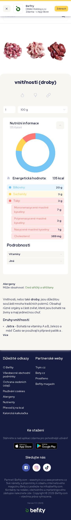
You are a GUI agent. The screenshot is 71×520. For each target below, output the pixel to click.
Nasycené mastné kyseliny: (32, 229)
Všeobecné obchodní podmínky (16, 374)
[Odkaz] (48, 95)
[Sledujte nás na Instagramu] (36, 467)
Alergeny (9, 396)
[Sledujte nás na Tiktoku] (47, 467)
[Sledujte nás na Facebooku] (26, 467)
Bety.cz (40, 373)
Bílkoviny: (19, 187)
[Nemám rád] (35, 95)
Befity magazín (45, 384)
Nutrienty (9, 402)
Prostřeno (42, 378)
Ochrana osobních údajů (14, 383)
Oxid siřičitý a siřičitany (39, 287)
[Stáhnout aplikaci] (25, 446)
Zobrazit (61, 8)
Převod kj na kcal (13, 407)
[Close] (6, 8)
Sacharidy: (20, 194)
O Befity (8, 367)
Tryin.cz (40, 367)
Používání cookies (14, 391)
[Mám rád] (22, 95)
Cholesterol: (22, 236)
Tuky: (16, 201)
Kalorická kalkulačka (15, 413)
